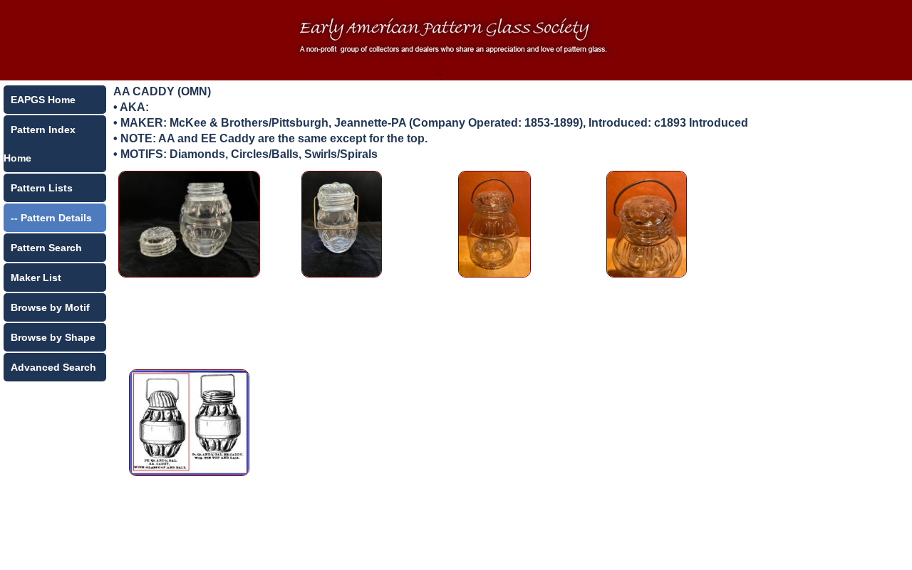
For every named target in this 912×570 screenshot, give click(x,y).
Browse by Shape (53, 337)
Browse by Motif (50, 307)
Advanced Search (53, 367)
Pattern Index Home (40, 144)
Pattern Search (46, 247)
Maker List (36, 277)
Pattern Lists (42, 188)
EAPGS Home (43, 99)
